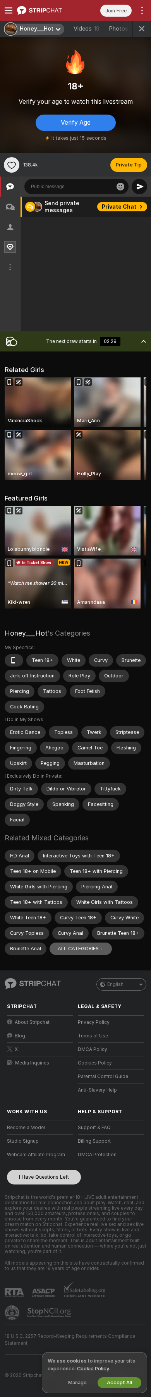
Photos (123, 28)
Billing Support (94, 1141)
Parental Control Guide (103, 1076)
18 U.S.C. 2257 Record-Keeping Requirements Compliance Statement (70, 1340)
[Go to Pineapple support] (13, 1312)
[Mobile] (14, 660)
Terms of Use (93, 1036)
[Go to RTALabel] (15, 1293)
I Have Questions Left (44, 1177)
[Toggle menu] (8, 10)
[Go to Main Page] (46, 10)
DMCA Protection (97, 1154)
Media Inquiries (32, 1063)
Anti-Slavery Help (97, 1090)
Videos (87, 28)
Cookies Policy (95, 1063)
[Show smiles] (120, 186)
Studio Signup (23, 1141)
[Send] (139, 186)
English (115, 984)
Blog (20, 1036)
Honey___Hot (26, 633)
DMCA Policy (92, 1049)
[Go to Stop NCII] (50, 1312)
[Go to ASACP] (44, 1293)
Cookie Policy (93, 1368)
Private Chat (119, 207)
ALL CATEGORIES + (81, 948)
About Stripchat (32, 1022)
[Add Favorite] (11, 165)
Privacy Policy (94, 1022)
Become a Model (26, 1127)
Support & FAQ (94, 1127)
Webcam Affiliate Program (36, 1154)
